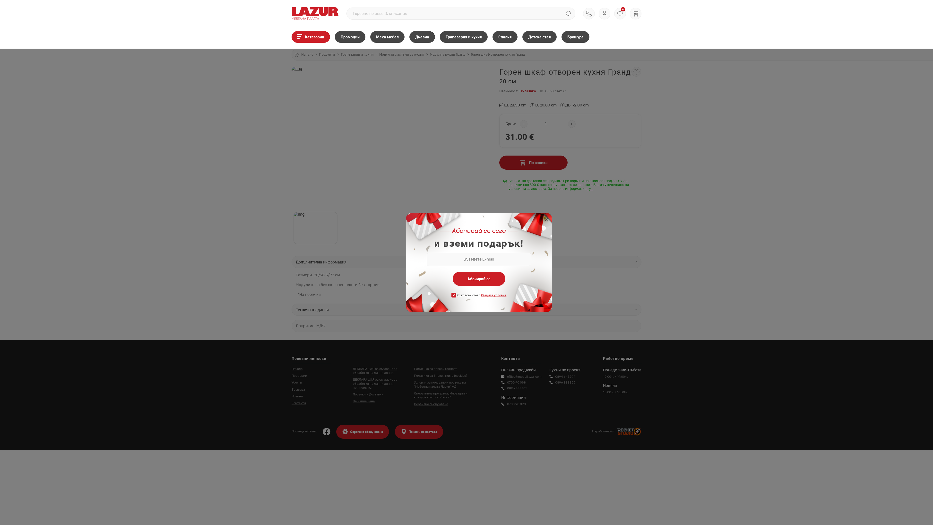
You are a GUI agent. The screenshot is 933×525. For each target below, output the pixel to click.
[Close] (546, 220)
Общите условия (493, 295)
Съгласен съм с (481, 295)
